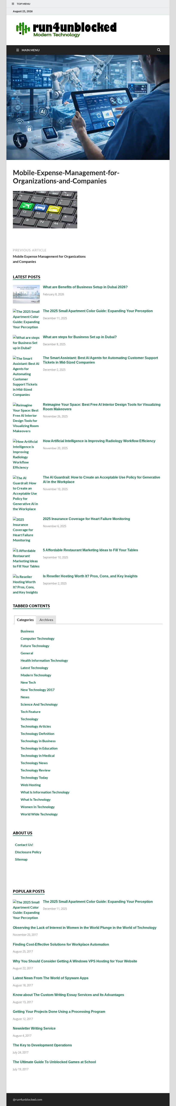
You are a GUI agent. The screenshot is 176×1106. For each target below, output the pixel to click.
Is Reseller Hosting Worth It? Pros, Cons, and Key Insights (90, 576)
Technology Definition (37, 733)
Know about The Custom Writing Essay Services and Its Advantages (68, 995)
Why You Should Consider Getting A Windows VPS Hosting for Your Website (75, 961)
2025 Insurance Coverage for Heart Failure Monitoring (86, 519)
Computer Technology (38, 638)
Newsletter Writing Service (34, 1028)
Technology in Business (38, 741)
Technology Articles (36, 726)
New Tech (28, 682)
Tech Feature (31, 711)
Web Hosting (31, 785)
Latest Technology (34, 668)
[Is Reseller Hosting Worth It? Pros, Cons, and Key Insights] (26, 577)
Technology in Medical (38, 755)
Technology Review (35, 770)
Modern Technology (36, 675)
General (27, 653)
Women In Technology (38, 807)
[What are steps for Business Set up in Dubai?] (26, 337)
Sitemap (21, 859)
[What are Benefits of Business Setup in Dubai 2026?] (26, 287)
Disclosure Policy (28, 852)
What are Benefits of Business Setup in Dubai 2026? (85, 287)
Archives (46, 620)
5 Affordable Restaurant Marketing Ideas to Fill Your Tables (90, 550)
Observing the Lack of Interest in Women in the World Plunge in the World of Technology (84, 927)
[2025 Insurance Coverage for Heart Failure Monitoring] (26, 519)
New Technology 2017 (38, 690)
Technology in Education (39, 748)
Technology (29, 719)
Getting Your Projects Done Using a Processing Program (59, 1011)
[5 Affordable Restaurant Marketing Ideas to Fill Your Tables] (26, 550)
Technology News (34, 763)
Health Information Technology (44, 660)
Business (27, 631)
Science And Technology (39, 704)
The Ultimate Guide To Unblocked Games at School (54, 1062)
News (25, 697)
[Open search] (159, 50)
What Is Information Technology (45, 792)
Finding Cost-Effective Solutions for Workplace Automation (61, 944)
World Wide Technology (39, 814)
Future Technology (35, 646)
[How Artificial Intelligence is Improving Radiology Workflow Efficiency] (26, 441)
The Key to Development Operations (42, 1045)
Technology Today (34, 777)
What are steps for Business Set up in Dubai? (80, 337)
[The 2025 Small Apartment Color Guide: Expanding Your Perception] (26, 311)
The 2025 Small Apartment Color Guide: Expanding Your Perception (98, 311)
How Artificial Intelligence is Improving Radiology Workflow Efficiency (99, 441)
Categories (25, 620)
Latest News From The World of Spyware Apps (50, 978)
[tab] (25, 620)
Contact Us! (24, 845)
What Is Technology (36, 799)
